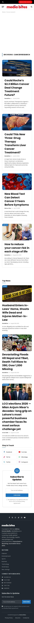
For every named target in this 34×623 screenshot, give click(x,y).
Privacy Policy (21, 501)
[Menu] (3, 7)
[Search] (31, 7)
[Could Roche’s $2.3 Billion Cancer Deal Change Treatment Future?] (17, 68)
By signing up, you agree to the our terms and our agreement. (18, 501)
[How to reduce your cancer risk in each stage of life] (17, 232)
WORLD (5, 335)
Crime (4, 286)
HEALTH (5, 61)
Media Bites (22, 615)
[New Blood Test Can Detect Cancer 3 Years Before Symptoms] (17, 181)
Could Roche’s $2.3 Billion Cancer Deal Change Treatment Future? (17, 88)
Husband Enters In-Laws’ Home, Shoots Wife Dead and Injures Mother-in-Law (15, 312)
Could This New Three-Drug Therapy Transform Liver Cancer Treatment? (15, 143)
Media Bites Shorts (25, 2)
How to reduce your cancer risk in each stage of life (17, 247)
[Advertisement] (17, 32)
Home (3, 12)
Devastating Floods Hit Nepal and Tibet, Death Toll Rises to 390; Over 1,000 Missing (15, 362)
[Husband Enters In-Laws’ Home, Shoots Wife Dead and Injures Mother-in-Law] (17, 293)
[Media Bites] (17, 6)
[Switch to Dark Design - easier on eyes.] (3, 2)
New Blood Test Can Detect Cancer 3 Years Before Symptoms (17, 199)
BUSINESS (5, 384)
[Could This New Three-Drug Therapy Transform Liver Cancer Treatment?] (17, 122)
